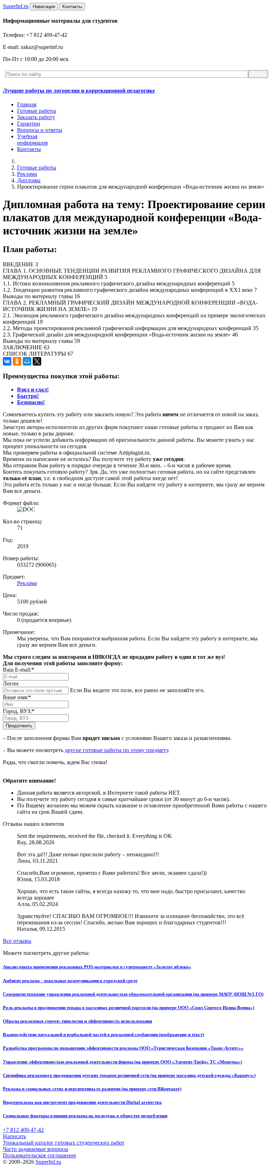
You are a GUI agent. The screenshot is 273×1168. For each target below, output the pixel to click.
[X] (37, 361)
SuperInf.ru (48, 1162)
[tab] (33, 389)
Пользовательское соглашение (39, 1155)
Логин (10, 683)
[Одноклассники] (17, 361)
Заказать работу (36, 117)
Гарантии (28, 124)
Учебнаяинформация (32, 139)
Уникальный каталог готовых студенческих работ (63, 1143)
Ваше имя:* (17, 697)
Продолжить (19, 725)
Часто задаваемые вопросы (35, 1149)
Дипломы (29, 180)
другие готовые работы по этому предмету (116, 750)
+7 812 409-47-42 (23, 1130)
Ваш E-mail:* (18, 670)
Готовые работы (36, 111)
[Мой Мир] (27, 361)
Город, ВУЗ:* (18, 711)
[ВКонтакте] (7, 361)
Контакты (29, 149)
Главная (26, 104)
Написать (14, 1136)
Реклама (27, 174)
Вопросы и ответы (39, 130)
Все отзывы (17, 941)
